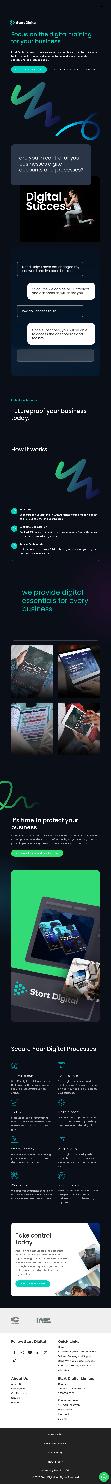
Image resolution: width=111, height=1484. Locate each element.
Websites (63, 1370)
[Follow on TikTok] (14, 1360)
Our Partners (19, 1393)
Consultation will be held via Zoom (73, 69)
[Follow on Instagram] (22, 1352)
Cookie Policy (55, 1452)
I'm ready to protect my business (37, 853)
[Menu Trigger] (102, 6)
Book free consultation (29, 69)
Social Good (18, 1388)
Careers (15, 1398)
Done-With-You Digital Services (76, 1361)
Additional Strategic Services (75, 1365)
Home (61, 1347)
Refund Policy (55, 1462)
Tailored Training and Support (75, 1356)
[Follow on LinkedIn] (38, 1352)
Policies (15, 1402)
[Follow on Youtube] (30, 1352)
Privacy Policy (55, 1434)
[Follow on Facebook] (14, 1352)
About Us (16, 1384)
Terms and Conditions (55, 1443)
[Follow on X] (45, 1352)
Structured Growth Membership (77, 1351)
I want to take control (33, 1283)
